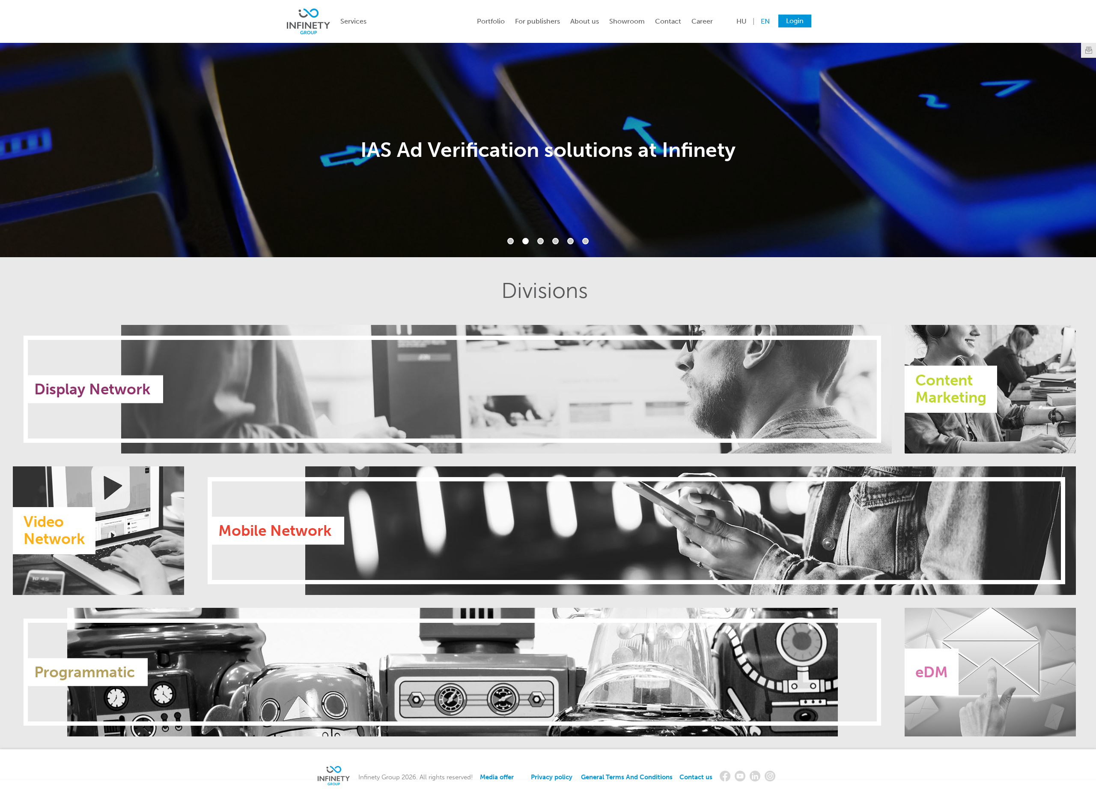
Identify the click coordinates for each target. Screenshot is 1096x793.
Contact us (695, 777)
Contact (668, 21)
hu (741, 21)
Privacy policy (551, 777)
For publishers (537, 21)
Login (795, 21)
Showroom (627, 21)
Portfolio (491, 21)
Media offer (497, 777)
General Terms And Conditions (627, 777)
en (765, 21)
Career (702, 21)
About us (584, 21)
